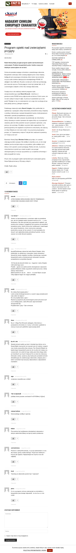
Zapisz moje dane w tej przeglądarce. (17, 536)
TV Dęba (34, 4)
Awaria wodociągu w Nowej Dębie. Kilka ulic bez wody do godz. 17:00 (60, 99)
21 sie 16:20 (61, 192)
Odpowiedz (13, 210)
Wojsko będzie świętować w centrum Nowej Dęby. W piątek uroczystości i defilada (61, 87)
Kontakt (51, 4)
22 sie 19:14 (68, 127)
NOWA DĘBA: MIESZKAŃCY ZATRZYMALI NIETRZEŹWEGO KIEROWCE (61, 81)
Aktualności (25, 4)
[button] (70, 4)
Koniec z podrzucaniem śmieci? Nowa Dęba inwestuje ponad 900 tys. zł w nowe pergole (61, 53)
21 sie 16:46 (55, 180)
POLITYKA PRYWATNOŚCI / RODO (34, 550)
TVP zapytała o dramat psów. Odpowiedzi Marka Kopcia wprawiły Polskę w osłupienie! (60, 63)
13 (47, 54)
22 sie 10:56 (62, 143)
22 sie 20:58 (55, 118)
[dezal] (38, 24)
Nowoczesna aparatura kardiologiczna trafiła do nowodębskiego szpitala (59, 93)
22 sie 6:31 (65, 165)
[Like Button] (6, 172)
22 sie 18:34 (55, 131)
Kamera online (43, 4)
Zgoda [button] (50, 550)
